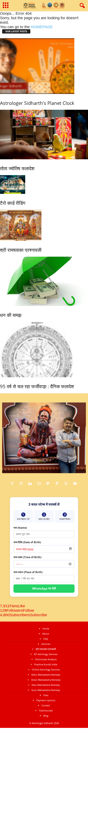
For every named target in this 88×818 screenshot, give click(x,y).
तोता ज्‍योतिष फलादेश (17, 168)
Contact (45, 705)
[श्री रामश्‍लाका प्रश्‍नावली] (20, 225)
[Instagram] (22, 483)
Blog (45, 715)
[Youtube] (75, 483)
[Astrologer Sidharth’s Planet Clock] (37, 66)
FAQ (45, 638)
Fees (45, 695)
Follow (28, 610)
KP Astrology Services (45, 654)
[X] (67, 483)
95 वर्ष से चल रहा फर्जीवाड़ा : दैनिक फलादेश (37, 386)
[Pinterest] (58, 483)
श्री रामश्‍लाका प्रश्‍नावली (20, 250)
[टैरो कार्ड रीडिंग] (12, 184)
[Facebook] (13, 483)
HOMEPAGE (42, 27)
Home (46, 628)
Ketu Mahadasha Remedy (46, 684)
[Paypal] (49, 483)
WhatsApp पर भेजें (44, 588)
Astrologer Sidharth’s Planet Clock (37, 103)
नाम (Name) (20, 528)
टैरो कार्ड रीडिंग (12, 203)
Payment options (45, 700)
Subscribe (38, 615)
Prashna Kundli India (45, 664)
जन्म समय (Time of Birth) (27, 557)
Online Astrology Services (46, 669)
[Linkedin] (31, 483)
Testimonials (46, 710)
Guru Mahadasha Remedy (45, 690)
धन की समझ (10, 315)
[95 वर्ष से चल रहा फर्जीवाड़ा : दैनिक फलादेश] (37, 349)
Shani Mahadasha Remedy (45, 679)
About (45, 633)
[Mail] (40, 483)
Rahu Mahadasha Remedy (45, 674)
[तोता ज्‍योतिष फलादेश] (44, 134)
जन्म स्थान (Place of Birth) (28, 572)
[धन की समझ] (44, 281)
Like (21, 606)
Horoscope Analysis (46, 659)
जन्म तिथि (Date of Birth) (27, 542)
